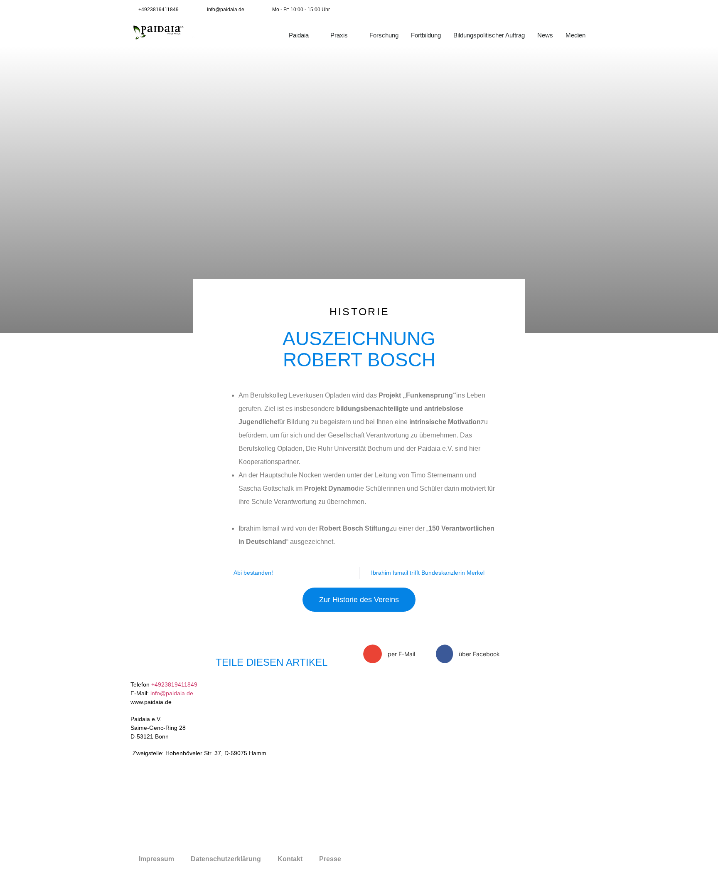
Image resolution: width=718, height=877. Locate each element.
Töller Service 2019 (427, 859)
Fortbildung (426, 35)
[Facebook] (480, 704)
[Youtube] (567, 9)
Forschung (383, 35)
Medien (575, 35)
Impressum (156, 858)
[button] (396, 654)
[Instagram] (586, 9)
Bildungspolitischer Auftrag (489, 35)
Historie (359, 311)
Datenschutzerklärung (226, 858)
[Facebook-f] (549, 9)
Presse (330, 858)
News (545, 35)
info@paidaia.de (171, 693)
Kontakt (290, 858)
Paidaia (299, 35)
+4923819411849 (174, 684)
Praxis (339, 35)
